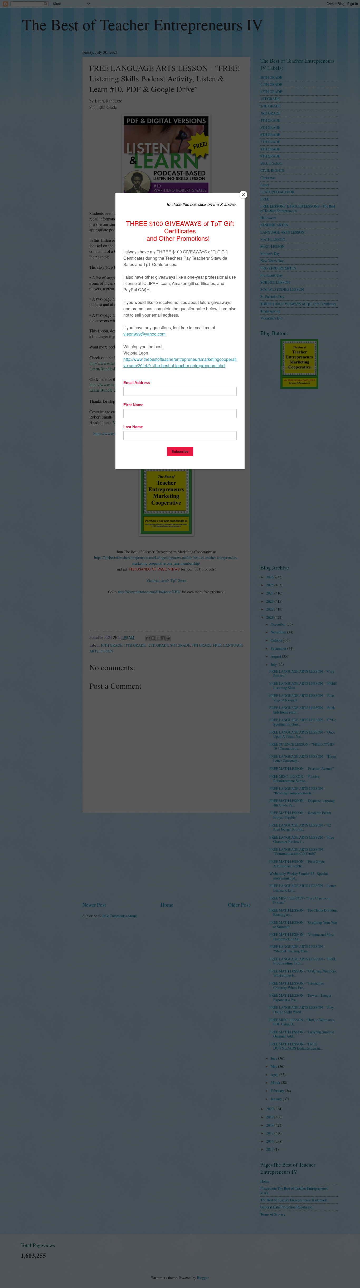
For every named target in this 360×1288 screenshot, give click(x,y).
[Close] (243, 195)
